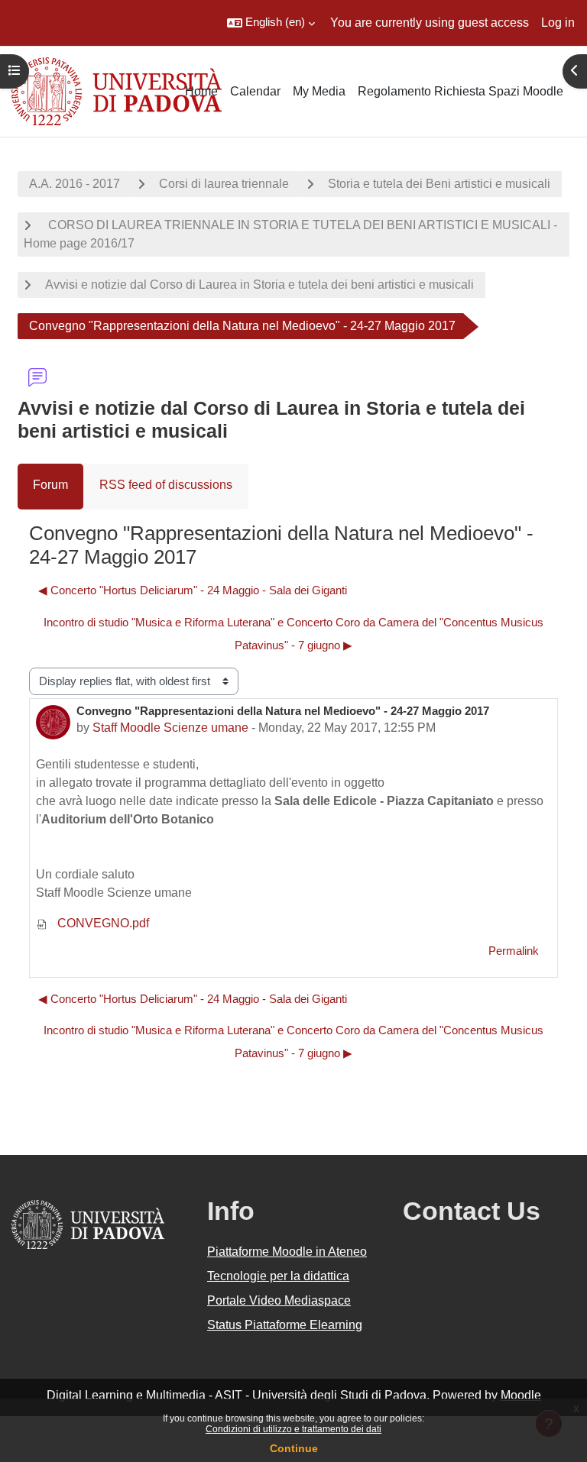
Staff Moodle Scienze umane (170, 727)
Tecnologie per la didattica (278, 1276)
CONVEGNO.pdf (101, 923)
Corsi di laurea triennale (224, 183)
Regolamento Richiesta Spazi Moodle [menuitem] (460, 91)
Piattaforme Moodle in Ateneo (287, 1251)
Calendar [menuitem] (255, 91)
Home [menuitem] (201, 91)
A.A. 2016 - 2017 (74, 183)
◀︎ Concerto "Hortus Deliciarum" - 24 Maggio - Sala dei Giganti (192, 590)
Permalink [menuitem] (513, 951)
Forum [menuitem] (50, 484)
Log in (558, 22)
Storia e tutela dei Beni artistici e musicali (439, 183)
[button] (271, 23)
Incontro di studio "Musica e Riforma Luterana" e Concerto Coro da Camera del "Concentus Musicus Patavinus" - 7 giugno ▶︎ (293, 634)
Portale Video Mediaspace (279, 1300)
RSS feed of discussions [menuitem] (165, 484)
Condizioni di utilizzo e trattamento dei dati (293, 1429)
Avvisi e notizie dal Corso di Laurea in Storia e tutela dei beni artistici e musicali (259, 284)
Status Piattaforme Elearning (284, 1324)
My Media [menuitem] (319, 91)
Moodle (521, 1395)
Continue (294, 1448)
